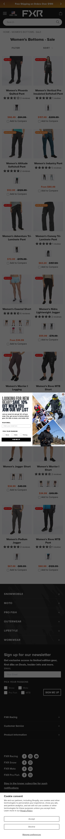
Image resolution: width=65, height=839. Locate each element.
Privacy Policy (26, 810)
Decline (31, 826)
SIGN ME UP (16, 439)
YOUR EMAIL (6, 423)
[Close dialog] (63, 394)
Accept (31, 818)
